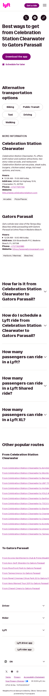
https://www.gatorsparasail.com (28, 249)
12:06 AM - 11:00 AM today (16, 178)
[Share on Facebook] (35, 17)
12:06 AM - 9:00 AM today (16, 237)
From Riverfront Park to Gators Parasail (21, 568)
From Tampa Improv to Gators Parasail (21, 573)
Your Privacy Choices (14, 681)
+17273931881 (17, 246)
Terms (8, 677)
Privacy (17, 677)
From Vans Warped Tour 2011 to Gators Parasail (25, 583)
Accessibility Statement (34, 677)
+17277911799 (17, 186)
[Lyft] (6, 5)
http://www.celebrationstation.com (19, 192)
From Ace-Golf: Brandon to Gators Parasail (23, 563)
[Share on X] (26, 17)
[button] (44, 5)
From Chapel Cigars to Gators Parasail (21, 588)
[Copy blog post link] (43, 17)
